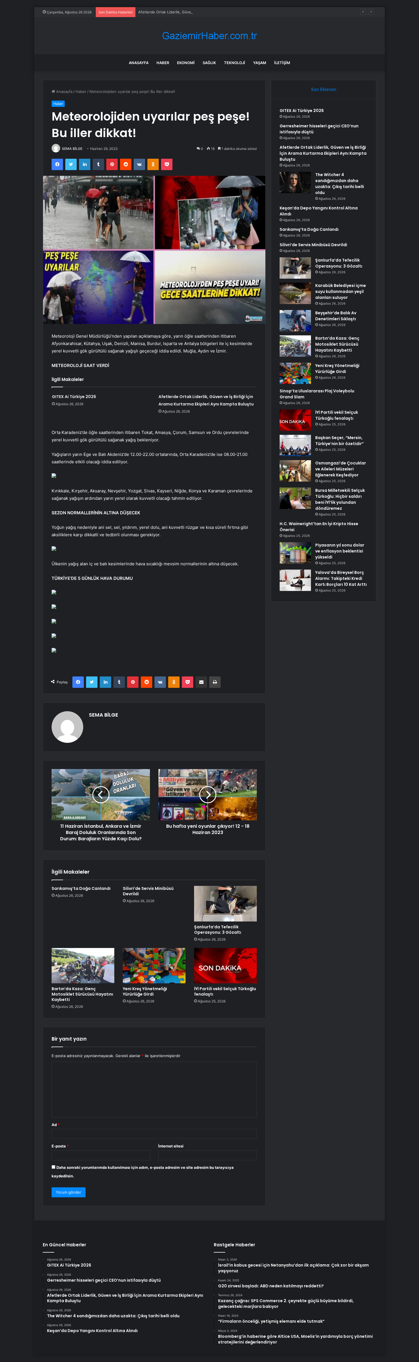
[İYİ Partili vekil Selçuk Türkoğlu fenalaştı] (225, 965)
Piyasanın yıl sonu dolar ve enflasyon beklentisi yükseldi (339, 551)
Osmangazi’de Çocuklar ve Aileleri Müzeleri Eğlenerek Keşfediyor (340, 469)
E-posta (60, 1146)
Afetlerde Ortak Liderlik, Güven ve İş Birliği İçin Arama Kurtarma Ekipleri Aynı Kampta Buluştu (219, 12)
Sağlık (209, 62)
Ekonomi (186, 62)
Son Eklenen (323, 89)
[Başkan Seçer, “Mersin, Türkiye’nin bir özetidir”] (295, 445)
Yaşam (259, 62)
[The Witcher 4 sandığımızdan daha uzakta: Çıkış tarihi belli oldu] (295, 182)
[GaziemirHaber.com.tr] (209, 36)
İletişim (282, 62)
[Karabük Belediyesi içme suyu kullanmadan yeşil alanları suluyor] (295, 293)
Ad (56, 1124)
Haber (162, 62)
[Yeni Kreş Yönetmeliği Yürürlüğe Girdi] (154, 965)
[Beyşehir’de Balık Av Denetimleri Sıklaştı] (295, 320)
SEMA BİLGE (72, 148)
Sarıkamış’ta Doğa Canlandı (81, 888)
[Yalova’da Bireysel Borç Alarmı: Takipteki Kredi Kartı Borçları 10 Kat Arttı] (295, 580)
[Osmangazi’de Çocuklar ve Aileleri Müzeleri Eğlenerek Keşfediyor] (295, 471)
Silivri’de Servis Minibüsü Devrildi (148, 891)
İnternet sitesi (171, 1146)
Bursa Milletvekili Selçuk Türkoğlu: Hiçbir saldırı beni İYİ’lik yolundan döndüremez (340, 499)
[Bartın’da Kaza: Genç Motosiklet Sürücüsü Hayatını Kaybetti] (83, 965)
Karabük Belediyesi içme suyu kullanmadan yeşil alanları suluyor (340, 291)
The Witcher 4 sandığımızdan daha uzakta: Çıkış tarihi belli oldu (339, 183)
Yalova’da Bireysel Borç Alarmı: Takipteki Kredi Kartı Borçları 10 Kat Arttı (341, 578)
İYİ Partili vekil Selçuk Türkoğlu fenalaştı (225, 991)
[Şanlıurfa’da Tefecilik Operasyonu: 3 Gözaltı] (225, 903)
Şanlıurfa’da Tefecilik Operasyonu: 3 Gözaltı (217, 929)
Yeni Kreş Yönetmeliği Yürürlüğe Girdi (145, 991)
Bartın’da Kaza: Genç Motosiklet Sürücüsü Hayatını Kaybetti (82, 994)
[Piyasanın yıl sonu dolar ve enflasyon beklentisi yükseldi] (295, 553)
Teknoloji (234, 62)
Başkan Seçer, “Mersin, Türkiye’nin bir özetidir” (339, 440)
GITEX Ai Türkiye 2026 (74, 396)
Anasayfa (139, 62)
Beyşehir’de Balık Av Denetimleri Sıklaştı (335, 316)
